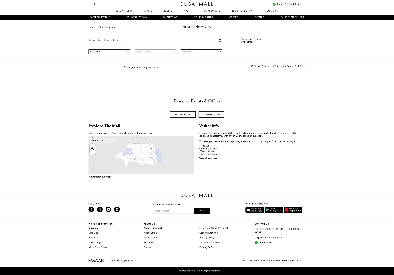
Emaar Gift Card (96, 237)
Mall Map (93, 232)
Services (272, 11)
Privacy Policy (206, 237)
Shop (146, 11)
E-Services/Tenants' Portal (213, 227)
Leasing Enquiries (208, 232)
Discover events (182, 114)
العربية (91, 4)
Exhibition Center (292, 17)
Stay (187, 11)
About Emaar (150, 232)
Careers (148, 247)
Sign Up (202, 211)
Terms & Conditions (209, 242)
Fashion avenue (100, 17)
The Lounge (94, 242)
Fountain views (137, 17)
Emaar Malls (150, 242)
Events (259, 17)
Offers (233, 17)
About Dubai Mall (153, 227)
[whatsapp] (274, 4)
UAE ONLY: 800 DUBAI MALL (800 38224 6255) (277, 230)
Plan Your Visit (242, 11)
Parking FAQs (206, 247)
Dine (167, 11)
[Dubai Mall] (197, 3)
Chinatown (170, 17)
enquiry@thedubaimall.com (269, 237)
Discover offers (211, 114)
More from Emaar (97, 247)
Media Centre (151, 237)
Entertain (210, 11)
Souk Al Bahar (203, 17)
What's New (124, 11)
